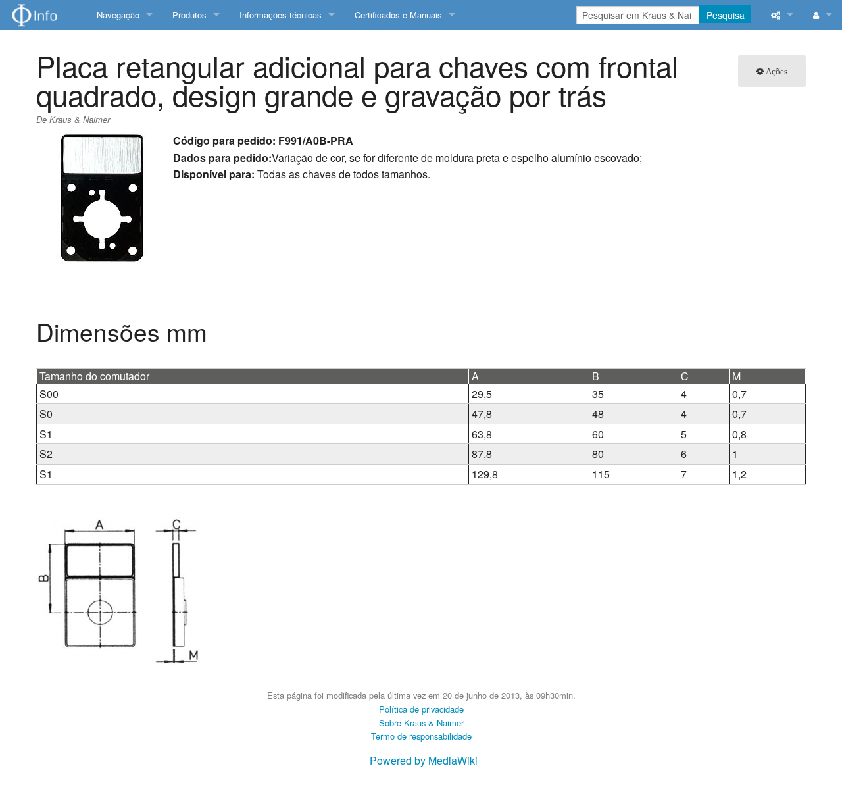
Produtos (189, 15)
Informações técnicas (280, 15)
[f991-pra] (102, 196)
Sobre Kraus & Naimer (421, 723)
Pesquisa (725, 15)
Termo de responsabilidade (421, 736)
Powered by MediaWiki (424, 760)
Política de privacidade (421, 709)
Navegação (118, 15)
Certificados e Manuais (398, 15)
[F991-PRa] (118, 589)
